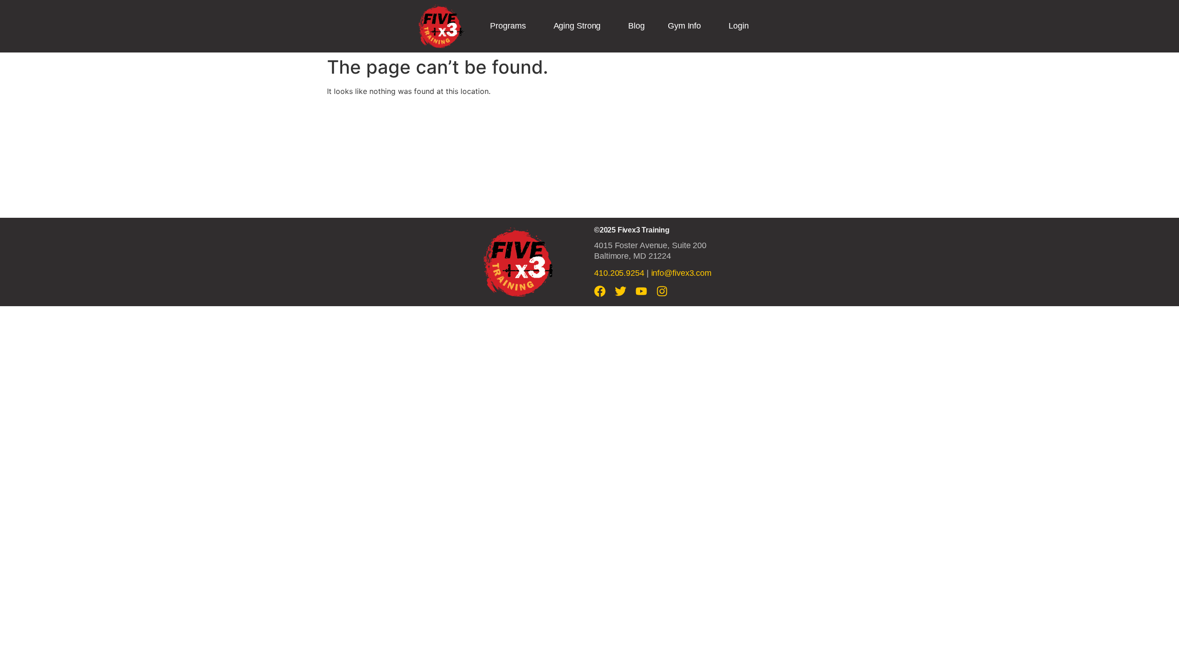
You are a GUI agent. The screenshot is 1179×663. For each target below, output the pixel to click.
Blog (636, 25)
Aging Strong (577, 25)
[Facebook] (600, 291)
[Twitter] (620, 291)
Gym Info (684, 25)
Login (739, 25)
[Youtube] (641, 291)
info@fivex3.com (681, 273)
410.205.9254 (619, 273)
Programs (507, 25)
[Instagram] (662, 291)
